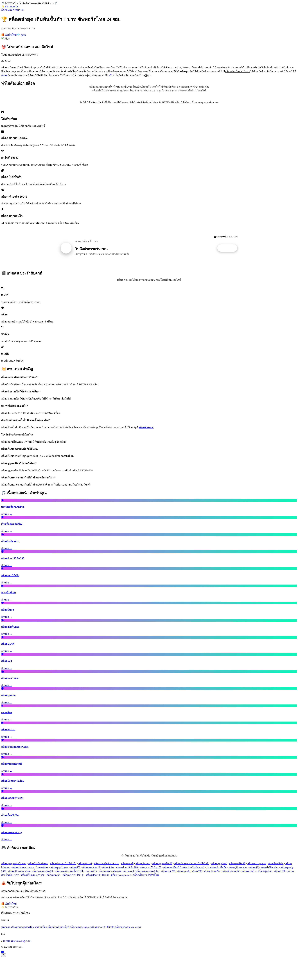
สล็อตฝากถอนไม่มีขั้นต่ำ (63, 863)
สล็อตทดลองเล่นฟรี (21, 927)
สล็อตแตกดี (127, 863)
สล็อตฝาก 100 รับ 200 (97, 875)
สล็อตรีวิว (91, 871)
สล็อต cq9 (128, 871)
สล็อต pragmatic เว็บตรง (13, 863)
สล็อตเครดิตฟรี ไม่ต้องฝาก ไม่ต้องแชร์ (183, 867)
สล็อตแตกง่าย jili (91, 867)
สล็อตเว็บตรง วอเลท (23, 867)
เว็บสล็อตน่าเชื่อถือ (216, 867)
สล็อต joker (108, 867)
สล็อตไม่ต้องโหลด (38, 863)
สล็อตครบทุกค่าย (256, 863)
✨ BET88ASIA (9, 6)
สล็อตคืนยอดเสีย (230, 871)
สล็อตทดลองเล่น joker (147, 871)
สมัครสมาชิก (16, 10)
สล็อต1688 (279, 871)
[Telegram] (2, 952)
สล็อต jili (254, 867)
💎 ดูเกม (21, 34)
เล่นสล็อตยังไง (275, 863)
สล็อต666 (75, 867)
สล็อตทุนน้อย (265, 871)
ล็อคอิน (5, 10)
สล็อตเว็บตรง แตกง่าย (33, 875)
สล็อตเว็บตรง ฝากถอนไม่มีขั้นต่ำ (191, 863)
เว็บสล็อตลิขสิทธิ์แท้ (58, 927)
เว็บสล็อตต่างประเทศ (110, 871)
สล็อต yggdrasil (219, 863)
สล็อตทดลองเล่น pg (80, 927)
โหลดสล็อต (42, 867)
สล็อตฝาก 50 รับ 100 (150, 867)
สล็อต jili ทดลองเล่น (19, 871)
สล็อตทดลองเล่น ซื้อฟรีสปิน (69, 871)
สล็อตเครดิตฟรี (237, 863)
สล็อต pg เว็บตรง (59, 867)
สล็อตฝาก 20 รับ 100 (73, 875)
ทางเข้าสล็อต (40, 927)
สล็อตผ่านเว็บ (249, 871)
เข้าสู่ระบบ (25, 941)
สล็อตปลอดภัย (212, 871)
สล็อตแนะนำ (54, 875)
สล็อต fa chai (85, 863)
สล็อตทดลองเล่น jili (42, 871)
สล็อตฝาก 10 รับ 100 (127, 867)
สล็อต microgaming (121, 875)
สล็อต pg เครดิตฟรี (162, 863)
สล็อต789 (197, 871)
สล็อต (4, 75)
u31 (110, 75)
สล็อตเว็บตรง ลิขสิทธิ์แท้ (146, 875)
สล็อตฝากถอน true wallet (128, 927)
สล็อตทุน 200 (168, 871)
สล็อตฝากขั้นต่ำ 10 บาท (106, 863)
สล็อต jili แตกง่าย (238, 867)
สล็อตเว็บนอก (142, 863)
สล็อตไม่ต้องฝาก (269, 867)
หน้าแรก (6, 927)
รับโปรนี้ (229, 248)
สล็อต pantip (183, 871)
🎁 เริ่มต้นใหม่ (9, 34)
